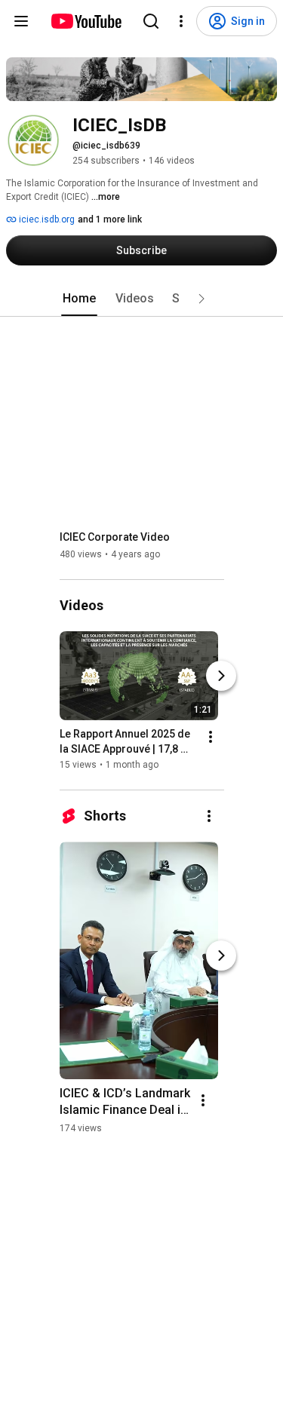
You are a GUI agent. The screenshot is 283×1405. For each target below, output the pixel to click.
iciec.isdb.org (46, 219)
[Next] (221, 676)
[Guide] (21, 21)
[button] (201, 299)
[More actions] (210, 737)
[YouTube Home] (85, 21)
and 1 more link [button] (110, 219)
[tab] (79, 299)
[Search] (151, 21)
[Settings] (181, 21)
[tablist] (142, 299)
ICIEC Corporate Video (115, 537)
